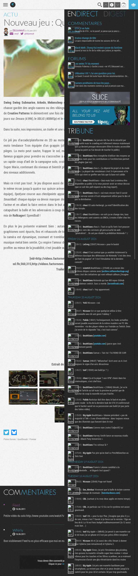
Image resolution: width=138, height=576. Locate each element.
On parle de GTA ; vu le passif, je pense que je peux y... (98, 31)
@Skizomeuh (29, 33)
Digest (115, 13)
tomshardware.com (110, 492)
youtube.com (99, 335)
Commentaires (85, 23)
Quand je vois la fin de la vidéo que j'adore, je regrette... (98, 50)
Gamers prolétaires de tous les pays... (93, 83)
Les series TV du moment (87, 63)
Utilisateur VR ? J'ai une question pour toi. (95, 73)
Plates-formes (10, 439)
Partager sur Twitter (6, 432)
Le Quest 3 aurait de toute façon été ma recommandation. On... (102, 76)
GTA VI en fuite (82, 28)
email (16, 33)
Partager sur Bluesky (14, 432)
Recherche (100, 5)
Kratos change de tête (85, 38)
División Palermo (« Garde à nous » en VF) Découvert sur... (100, 66)
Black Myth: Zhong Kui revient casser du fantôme (98, 47)
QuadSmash (22, 439)
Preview (32, 439)
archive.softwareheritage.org (115, 271)
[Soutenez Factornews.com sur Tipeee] (100, 124)
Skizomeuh (18, 30)
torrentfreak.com (115, 283)
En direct (83, 13)
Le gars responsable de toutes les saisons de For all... (97, 40)
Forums (77, 58)
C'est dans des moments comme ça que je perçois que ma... (100, 85)
